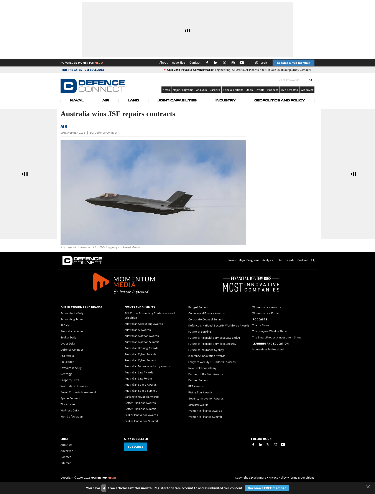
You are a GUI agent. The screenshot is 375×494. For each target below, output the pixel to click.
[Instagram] (275, 445)
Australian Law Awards (139, 372)
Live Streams (289, 90)
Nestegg (66, 374)
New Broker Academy (202, 368)
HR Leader (67, 362)
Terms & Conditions (301, 477)
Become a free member (293, 63)
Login (264, 63)
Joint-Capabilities (177, 100)
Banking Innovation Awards (142, 397)
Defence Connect (106, 132)
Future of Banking (199, 331)
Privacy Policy (278, 477)
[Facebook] (253, 445)
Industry (225, 100)
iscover (308, 90)
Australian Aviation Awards (142, 336)
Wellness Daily (70, 410)
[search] (310, 80)
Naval (77, 100)
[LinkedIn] (260, 445)
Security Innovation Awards (206, 398)
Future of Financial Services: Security (212, 344)
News (166, 90)
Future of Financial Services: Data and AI (214, 338)
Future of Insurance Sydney (206, 350)
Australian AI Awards (138, 330)
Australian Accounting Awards (144, 324)
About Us (66, 445)
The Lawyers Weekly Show (269, 331)
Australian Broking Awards (141, 348)
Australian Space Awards (141, 384)
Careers (215, 90)
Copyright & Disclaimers (250, 477)
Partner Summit (198, 380)
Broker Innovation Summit (141, 421)
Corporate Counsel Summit (205, 319)
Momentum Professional (268, 349)
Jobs (249, 90)
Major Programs (183, 90)
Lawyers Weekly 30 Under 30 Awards (212, 362)
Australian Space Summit (141, 391)
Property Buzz (70, 380)
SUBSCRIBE (135, 447)
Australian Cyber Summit (140, 360)
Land (133, 100)
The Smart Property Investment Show (276, 337)
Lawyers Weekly (71, 368)
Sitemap (66, 463)
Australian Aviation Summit (142, 342)
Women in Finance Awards (205, 411)
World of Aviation (72, 416)
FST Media (67, 356)
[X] (268, 445)
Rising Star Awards (200, 392)
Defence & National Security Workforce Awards (219, 325)
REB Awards (196, 386)
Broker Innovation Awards (141, 415)
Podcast (272, 90)
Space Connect (70, 398)
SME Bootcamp (198, 404)
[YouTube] (283, 445)
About (164, 62)
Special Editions (233, 90)
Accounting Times (72, 319)
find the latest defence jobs (83, 69)
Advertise (178, 62)
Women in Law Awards (266, 307)
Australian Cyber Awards (140, 354)
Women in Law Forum (266, 313)
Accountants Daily (72, 313)
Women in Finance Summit (205, 417)
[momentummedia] (124, 284)
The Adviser (68, 404)
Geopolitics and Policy (279, 100)
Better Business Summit (140, 409)
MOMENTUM (90, 63)
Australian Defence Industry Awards (148, 366)
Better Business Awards (140, 403)
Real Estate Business (74, 386)
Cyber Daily (68, 343)
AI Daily (65, 325)
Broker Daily (68, 337)
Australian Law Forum (138, 378)
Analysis (201, 90)
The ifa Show (260, 325)
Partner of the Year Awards (205, 374)
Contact (195, 62)
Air (105, 100)
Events (260, 90)
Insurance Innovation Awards (206, 356)
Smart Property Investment (78, 392)
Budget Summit (198, 307)
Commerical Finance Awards (206, 313)
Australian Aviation (72, 331)
